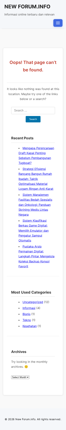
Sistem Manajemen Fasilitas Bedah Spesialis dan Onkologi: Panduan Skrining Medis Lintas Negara (35, 204)
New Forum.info (27, 6)
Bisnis (26, 314)
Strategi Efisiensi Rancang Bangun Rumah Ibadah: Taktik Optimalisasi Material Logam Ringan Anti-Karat (36, 179)
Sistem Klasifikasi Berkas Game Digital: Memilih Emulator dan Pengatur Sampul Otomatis (34, 230)
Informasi (29, 308)
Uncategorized (33, 302)
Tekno (27, 320)
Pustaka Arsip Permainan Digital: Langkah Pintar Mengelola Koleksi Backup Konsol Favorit (36, 256)
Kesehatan (30, 326)
